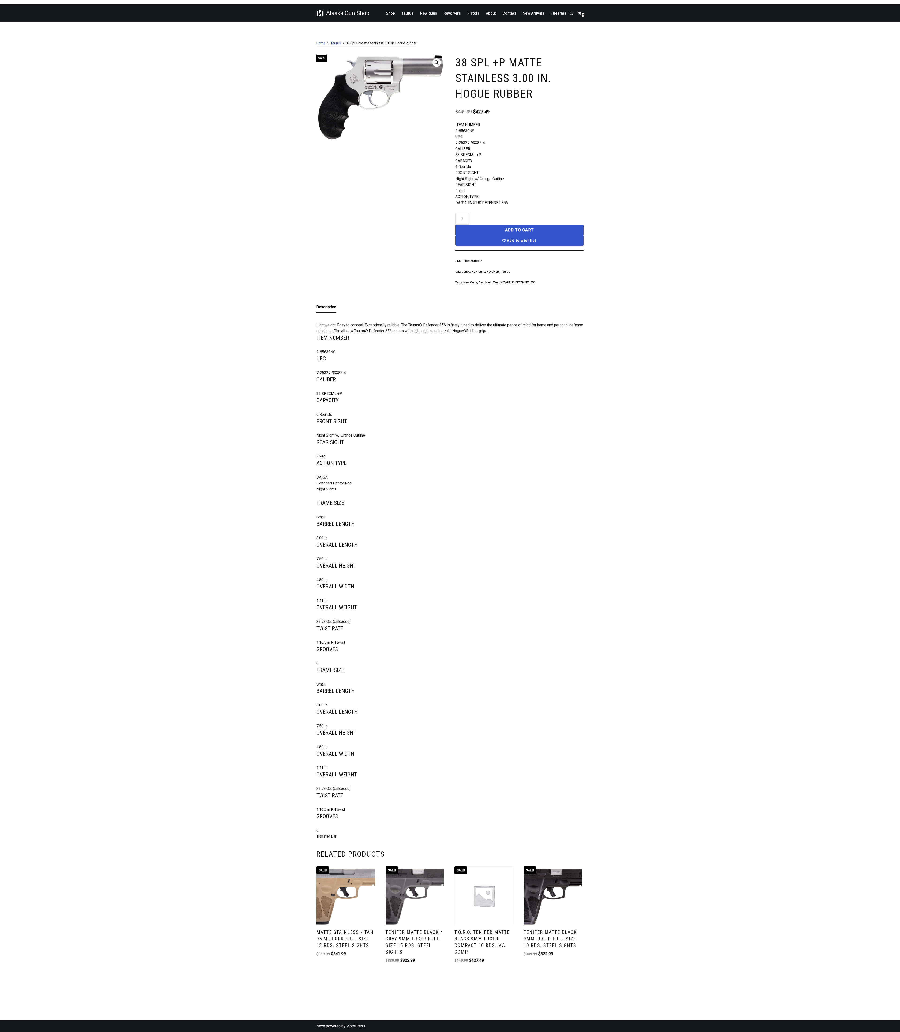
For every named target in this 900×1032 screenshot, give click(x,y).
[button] (436, 62)
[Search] (571, 13)
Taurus (407, 13)
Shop (390, 13)
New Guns (470, 282)
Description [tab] (326, 307)
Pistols (473, 13)
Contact (509, 13)
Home (320, 43)
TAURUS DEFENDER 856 (519, 282)
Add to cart (519, 230)
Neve (320, 1026)
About (491, 13)
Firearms (558, 13)
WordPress (355, 1026)
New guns (428, 13)
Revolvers (452, 13)
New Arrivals (533, 13)
